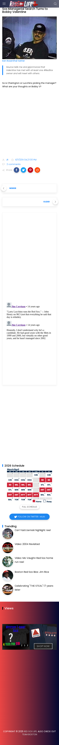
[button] (16, 170)
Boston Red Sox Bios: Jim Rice (32, 572)
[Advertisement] (29, 123)
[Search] (55, 4)
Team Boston (29, 734)
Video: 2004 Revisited (27, 544)
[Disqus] (29, 258)
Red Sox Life (30, 731)
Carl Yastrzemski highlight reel (33, 530)
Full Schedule (29, 506)
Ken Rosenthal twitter (13, 60)
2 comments (13, 164)
